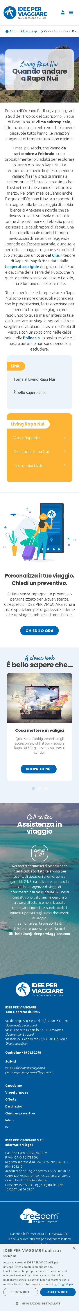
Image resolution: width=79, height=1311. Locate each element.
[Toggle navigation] (70, 13)
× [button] (74, 1248)
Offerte (10, 1099)
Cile (55, 255)
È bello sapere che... (30, 393)
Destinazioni (14, 1106)
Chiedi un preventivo (20, 1113)
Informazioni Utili (28, 465)
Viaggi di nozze (16, 1092)
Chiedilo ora (39, 630)
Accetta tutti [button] (57, 1292)
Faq (8, 1127)
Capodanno (13, 1085)
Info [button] (8, 1120)
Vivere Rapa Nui (26, 437)
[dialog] (39, 1277)
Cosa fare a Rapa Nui (31, 451)
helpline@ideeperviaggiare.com (42, 934)
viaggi (16, 31)
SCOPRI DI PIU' (38, 768)
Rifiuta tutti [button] (20, 1292)
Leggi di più (65, 1284)
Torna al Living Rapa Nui (34, 379)
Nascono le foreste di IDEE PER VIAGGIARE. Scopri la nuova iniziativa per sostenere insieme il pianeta (39, 1239)
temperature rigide (22, 266)
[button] (33, 786)
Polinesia (31, 338)
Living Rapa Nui (31, 31)
